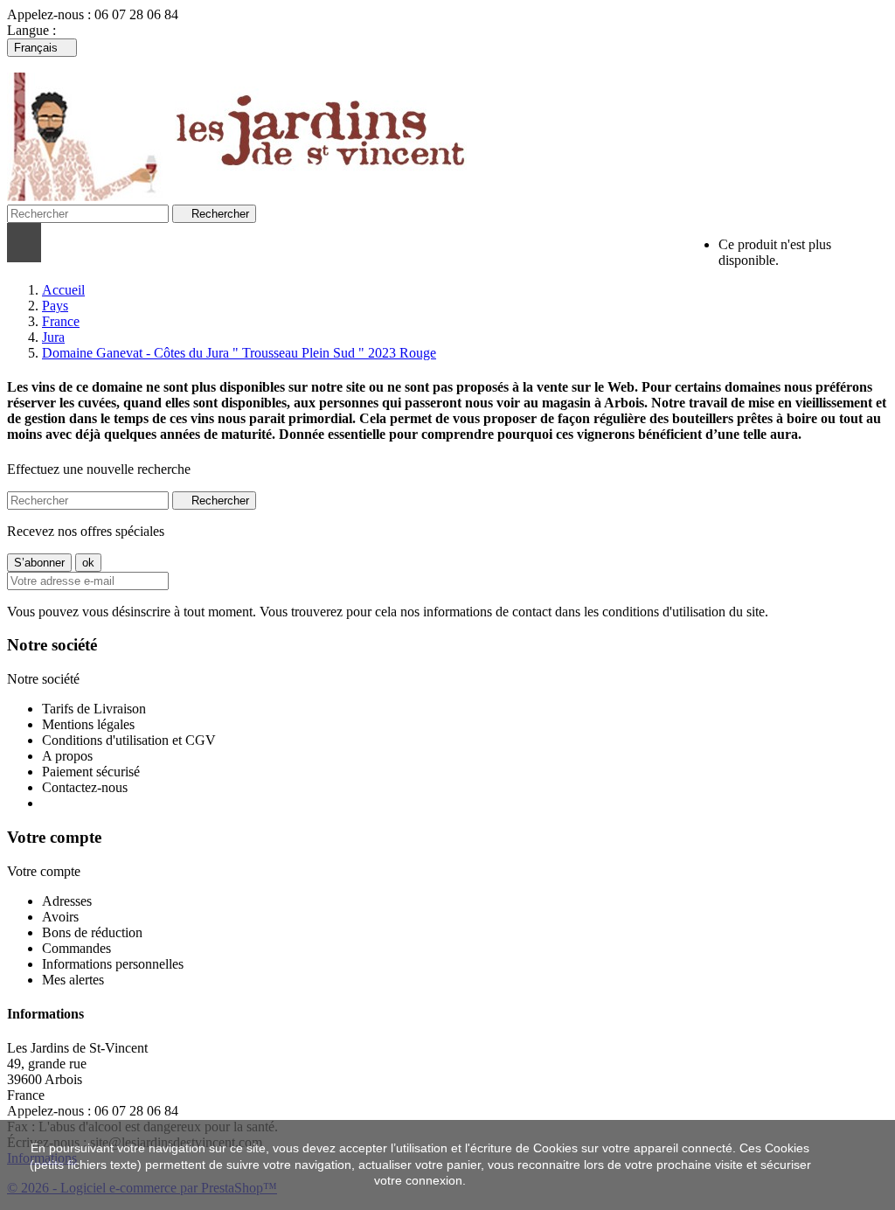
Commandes (76, 948)
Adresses (67, 901)
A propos (67, 755)
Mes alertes (73, 979)
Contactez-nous (85, 787)
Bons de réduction (92, 932)
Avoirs (60, 916)
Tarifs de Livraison (94, 708)
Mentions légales (88, 724)
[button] (243, 242)
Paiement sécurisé (91, 771)
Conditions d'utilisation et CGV (129, 740)
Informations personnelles (113, 963)
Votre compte (54, 837)
